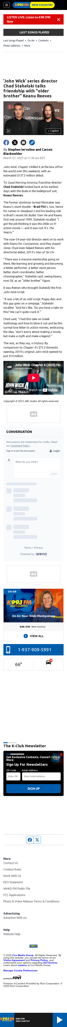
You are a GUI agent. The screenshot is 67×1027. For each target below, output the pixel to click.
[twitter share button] (15, 142)
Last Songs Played (13, 40)
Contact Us (10, 863)
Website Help (11, 934)
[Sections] (7, 5)
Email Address (30, 770)
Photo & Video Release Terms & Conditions (31, 901)
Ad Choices (50, 962)
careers (22, 965)
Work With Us (12, 875)
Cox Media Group (23, 955)
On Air (31, 40)
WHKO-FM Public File (16, 888)
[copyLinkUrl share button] (32, 142)
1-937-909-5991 (35, 649)
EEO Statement (13, 882)
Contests (43, 40)
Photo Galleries (11, 45)
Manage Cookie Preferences (20, 970)
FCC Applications (14, 895)
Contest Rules (12, 869)
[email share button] (23, 142)
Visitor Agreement (14, 960)
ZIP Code (11, 770)
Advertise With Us (15, 917)
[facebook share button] (6, 142)
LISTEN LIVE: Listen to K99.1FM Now (28, 19)
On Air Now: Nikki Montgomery (33, 616)
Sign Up (34, 788)
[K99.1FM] (33, 5)
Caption (53, 130)
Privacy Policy (39, 960)
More (27, 45)
